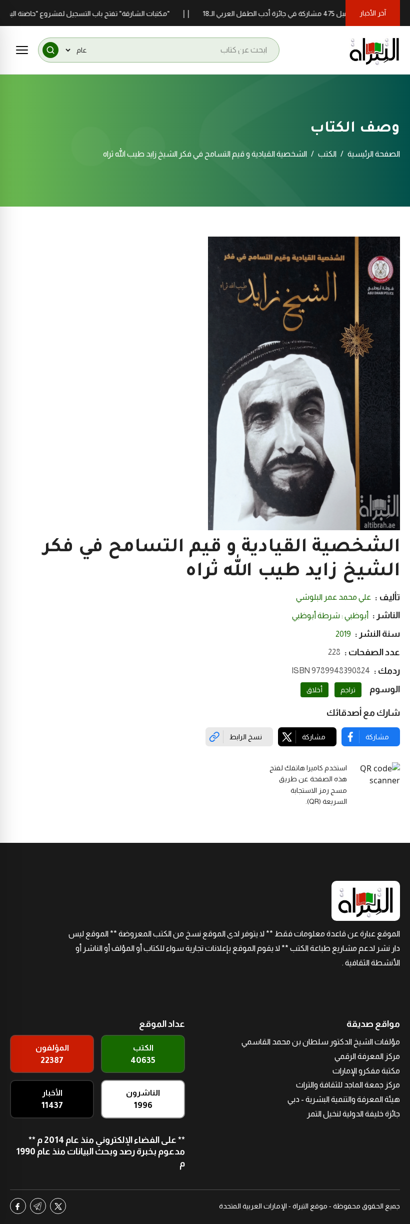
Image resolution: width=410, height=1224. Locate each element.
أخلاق (314, 690)
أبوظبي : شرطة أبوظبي (330, 615)
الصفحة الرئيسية (374, 154)
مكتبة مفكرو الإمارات (366, 1070)
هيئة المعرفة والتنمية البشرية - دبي (344, 1099)
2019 (343, 634)
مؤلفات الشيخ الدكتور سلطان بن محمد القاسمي (321, 1041)
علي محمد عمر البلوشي (333, 597)
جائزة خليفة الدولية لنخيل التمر (353, 1113)
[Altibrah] (374, 50)
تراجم (348, 690)
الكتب (327, 154)
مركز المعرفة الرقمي (367, 1056)
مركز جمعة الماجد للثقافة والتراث (348, 1084)
